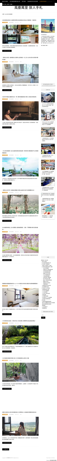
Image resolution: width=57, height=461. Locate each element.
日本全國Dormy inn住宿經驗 (47, 297)
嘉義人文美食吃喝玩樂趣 (47, 280)
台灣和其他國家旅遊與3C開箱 (47, 266)
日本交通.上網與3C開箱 (7, 4)
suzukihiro (11, 22)
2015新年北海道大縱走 (46, 293)
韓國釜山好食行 (46, 281)
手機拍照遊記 (45, 284)
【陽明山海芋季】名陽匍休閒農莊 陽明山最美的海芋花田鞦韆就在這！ (18, 190)
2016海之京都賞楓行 (45, 290)
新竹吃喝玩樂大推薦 (46, 278)
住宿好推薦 (44, 294)
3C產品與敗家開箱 (46, 276)
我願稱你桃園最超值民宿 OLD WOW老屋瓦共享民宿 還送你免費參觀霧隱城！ (20, 283)
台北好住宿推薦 (5, 22)
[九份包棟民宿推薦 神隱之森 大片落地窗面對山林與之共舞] (20, 372)
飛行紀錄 (24, 1)
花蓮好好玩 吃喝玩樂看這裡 (48, 269)
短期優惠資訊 (44, 308)
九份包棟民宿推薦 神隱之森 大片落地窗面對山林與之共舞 (15, 358)
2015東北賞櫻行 (45, 292)
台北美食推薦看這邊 (46, 272)
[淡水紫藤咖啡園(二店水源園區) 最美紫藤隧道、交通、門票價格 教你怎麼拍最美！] (20, 243)
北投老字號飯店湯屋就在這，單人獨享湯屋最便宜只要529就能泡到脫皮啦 (19, 96)
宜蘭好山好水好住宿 (46, 273)
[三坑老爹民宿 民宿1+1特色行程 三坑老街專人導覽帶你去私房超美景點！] (20, 334)
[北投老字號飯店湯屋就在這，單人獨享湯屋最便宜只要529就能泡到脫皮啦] (20, 110)
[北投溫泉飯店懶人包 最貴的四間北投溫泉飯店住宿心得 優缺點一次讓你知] (20, 34)
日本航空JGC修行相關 (46, 288)
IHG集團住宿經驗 (45, 296)
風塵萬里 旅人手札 (28, 8)
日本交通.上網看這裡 (45, 264)
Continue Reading (7, 50)
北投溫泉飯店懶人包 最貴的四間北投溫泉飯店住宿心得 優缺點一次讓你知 (19, 20)
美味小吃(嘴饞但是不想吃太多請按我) (48, 302)
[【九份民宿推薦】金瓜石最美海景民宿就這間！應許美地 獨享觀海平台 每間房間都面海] (20, 166)
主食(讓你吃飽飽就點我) (46, 298)
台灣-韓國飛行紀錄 (45, 286)
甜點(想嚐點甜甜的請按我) (46, 304)
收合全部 (46, 260)
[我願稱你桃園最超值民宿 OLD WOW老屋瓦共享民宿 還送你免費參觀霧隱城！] (20, 297)
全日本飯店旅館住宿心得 (15, 1)
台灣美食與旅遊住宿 (44, 1)
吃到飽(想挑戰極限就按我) (46, 301)
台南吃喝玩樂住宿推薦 (47, 270)
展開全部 (42, 260)
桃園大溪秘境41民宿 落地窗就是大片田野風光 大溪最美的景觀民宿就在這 (19, 412)
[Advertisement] (20, 141)
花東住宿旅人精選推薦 (47, 277)
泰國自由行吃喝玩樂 (46, 282)
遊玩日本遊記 (5, 1)
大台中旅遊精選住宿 (46, 274)
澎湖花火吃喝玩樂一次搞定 (46, 265)
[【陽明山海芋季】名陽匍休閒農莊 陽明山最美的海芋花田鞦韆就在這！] (20, 204)
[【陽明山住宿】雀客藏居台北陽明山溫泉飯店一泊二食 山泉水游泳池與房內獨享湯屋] (20, 73)
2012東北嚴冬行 (45, 306)
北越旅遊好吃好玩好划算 (32, 1)
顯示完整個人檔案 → (44, 45)
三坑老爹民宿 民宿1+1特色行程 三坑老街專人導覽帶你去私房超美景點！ (19, 320)
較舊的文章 (6, 449)
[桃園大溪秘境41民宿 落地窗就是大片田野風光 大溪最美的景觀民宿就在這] (20, 426)
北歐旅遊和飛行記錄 (45, 289)
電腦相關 (43, 305)
